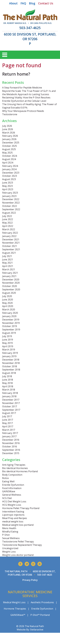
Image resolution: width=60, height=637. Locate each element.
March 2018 (8, 389)
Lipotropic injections (13, 514)
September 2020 (11, 289)
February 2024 (10, 166)
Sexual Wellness (11, 538)
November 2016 (11, 443)
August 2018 (9, 373)
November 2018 (11, 363)
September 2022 (11, 209)
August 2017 (9, 413)
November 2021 (11, 242)
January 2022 (9, 236)
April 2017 (7, 426)
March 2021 (8, 269)
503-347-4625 (30, 28)
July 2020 (7, 296)
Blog (32, 3)
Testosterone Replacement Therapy (22, 545)
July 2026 (7, 125)
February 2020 (10, 312)
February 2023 (10, 192)
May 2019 (7, 343)
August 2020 (9, 292)
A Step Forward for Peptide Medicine (22, 87)
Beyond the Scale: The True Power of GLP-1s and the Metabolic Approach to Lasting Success (29, 92)
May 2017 (7, 423)
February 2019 (10, 353)
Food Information (11, 488)
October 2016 (9, 446)
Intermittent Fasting (13, 511)
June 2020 (7, 299)
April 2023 (7, 189)
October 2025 (9, 146)
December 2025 (10, 142)
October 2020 (9, 286)
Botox (5, 478)
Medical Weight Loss (14, 602)
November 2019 (11, 323)
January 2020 (9, 316)
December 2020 (10, 279)
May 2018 (7, 383)
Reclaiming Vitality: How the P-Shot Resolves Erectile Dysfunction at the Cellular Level (26, 99)
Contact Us (45, 3)
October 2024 (9, 155)
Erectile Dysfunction (13, 484)
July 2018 (7, 376)
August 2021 (9, 252)
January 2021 (9, 276)
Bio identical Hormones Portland (20, 471)
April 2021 (7, 266)
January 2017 (9, 436)
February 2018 (10, 393)
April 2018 (7, 386)
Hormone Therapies (15, 608)
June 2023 (7, 182)
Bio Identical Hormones (15, 468)
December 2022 (10, 199)
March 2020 (8, 309)
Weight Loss (9, 551)
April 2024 (7, 162)
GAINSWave (8, 491)
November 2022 (11, 202)
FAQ (23, 3)
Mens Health (9, 528)
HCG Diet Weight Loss (14, 501)
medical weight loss (12, 521)
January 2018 (9, 396)
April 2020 (7, 306)
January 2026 (9, 139)
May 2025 (7, 152)
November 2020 (11, 282)
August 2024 (9, 159)
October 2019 (9, 326)
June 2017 (7, 419)
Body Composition (12, 474)
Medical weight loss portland (17, 524)
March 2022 (8, 229)
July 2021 (7, 256)
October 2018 (9, 366)
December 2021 (10, 239)
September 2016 (11, 449)
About (13, 3)
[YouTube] (39, 564)
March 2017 (8, 429)
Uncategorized (10, 548)
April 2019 (7, 346)
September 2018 (11, 369)
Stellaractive (36, 629)
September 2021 (11, 249)
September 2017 (11, 409)
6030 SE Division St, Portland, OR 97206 (30, 36)
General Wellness (11, 494)
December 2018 (10, 359)
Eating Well (8, 481)
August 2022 (9, 212)
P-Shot (6, 534)
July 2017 (7, 416)
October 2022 (9, 206)
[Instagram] (33, 564)
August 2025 (9, 149)
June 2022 (7, 219)
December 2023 (10, 172)
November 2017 (11, 403)
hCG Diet (7, 498)
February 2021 (10, 272)
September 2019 (11, 329)
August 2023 (9, 179)
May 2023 (7, 186)
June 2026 (7, 129)
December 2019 (10, 319)
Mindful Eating (10, 531)
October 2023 (9, 175)
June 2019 (7, 339)
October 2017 (9, 406)
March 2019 (8, 349)
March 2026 (8, 132)
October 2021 (9, 246)
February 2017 (10, 433)
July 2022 (7, 216)
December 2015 (10, 453)
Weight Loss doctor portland (17, 555)
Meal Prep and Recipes (14, 518)
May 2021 (7, 262)
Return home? (16, 74)
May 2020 (7, 303)
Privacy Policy (30, 580)
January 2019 (9, 356)
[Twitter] (27, 564)
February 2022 (10, 232)
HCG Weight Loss (11, 504)
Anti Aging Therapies (13, 464)
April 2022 (7, 226)
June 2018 (7, 379)
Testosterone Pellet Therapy (18, 541)
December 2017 (10, 399)
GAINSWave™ (17, 615)
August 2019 (9, 333)
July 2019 (7, 336)
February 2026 (10, 135)
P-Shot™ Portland (40, 615)
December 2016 (10, 439)
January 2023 (9, 196)
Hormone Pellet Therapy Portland (20, 508)
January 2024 (9, 169)
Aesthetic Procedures (42, 602)
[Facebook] (20, 564)
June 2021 (7, 259)
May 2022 (7, 222)
